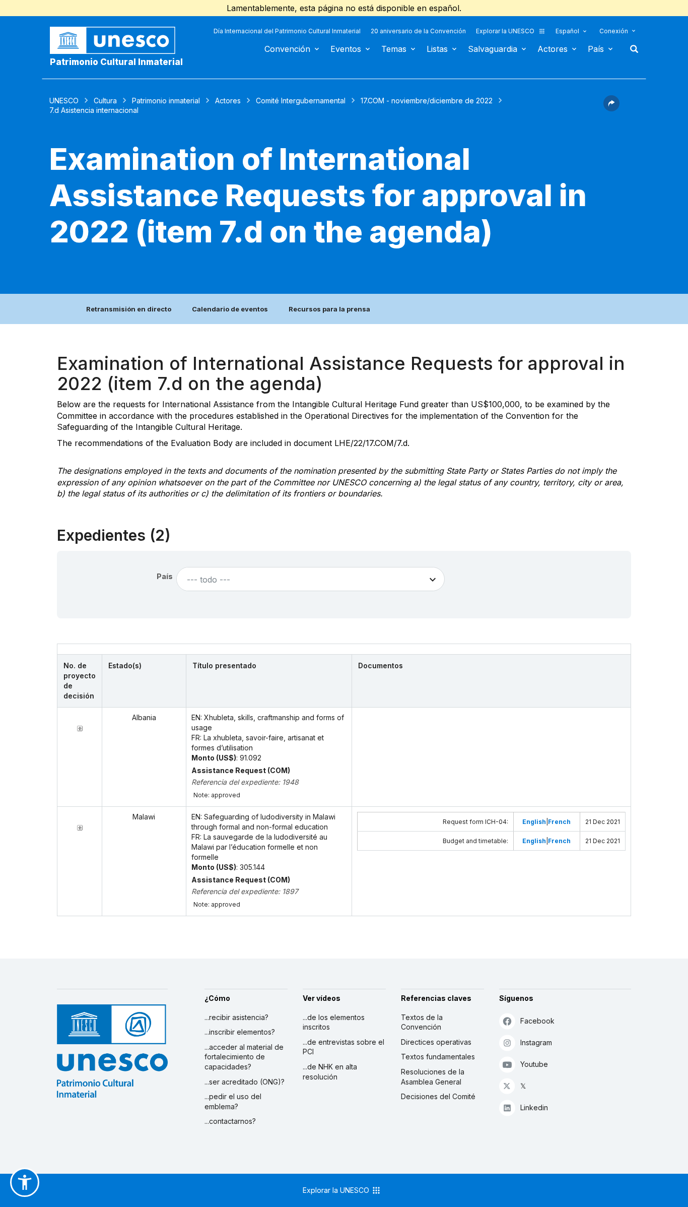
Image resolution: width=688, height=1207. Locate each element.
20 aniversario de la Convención (418, 31)
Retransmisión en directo (128, 309)
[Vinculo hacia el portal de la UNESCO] (118, 40)
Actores (552, 49)
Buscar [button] (631, 48)
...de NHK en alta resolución (330, 1071)
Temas (393, 49)
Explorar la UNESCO (505, 31)
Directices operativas (436, 1042)
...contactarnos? (230, 1121)
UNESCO (64, 100)
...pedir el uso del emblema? (232, 1101)
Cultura (105, 100)
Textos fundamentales (438, 1056)
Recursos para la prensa (329, 309)
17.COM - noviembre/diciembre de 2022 (427, 100)
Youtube (534, 1064)
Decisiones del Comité (438, 1096)
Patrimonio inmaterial (166, 100)
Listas (437, 49)
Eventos (345, 49)
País (596, 49)
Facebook (537, 1021)
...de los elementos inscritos (334, 1022)
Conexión (613, 31)
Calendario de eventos (230, 309)
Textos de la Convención (422, 1022)
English (534, 821)
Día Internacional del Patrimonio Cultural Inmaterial (287, 31)
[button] (611, 108)
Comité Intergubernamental (301, 100)
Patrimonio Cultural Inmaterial (116, 62)
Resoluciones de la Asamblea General (432, 1076)
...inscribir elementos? (239, 1032)
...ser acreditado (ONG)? (244, 1081)
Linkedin (534, 1107)
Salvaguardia (492, 49)
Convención (287, 49)
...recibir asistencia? (236, 1017)
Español (567, 31)
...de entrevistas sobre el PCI (343, 1047)
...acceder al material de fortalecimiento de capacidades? (244, 1057)
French (559, 821)
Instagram (536, 1042)
